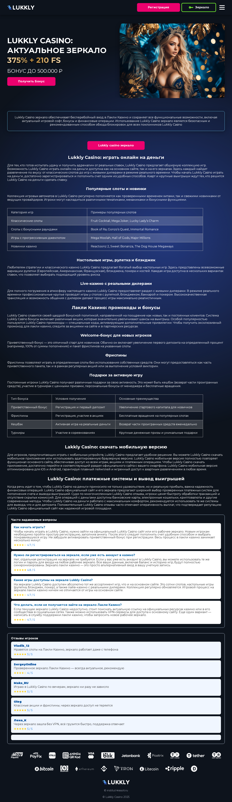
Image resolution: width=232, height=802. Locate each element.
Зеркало (202, 7)
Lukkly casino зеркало (116, 145)
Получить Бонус (31, 81)
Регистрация (158, 7)
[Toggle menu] (222, 7)
